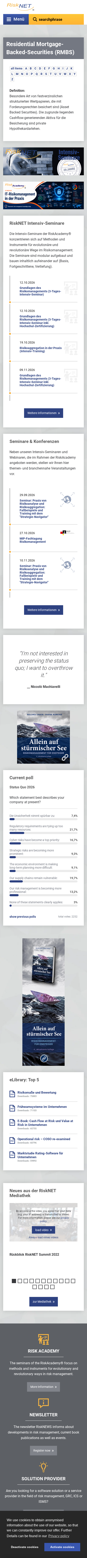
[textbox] (56, 19)
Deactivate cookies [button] (24, 1547)
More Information (41, 1386)
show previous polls (23, 916)
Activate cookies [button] (62, 1547)
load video (42, 1230)
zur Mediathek (42, 1301)
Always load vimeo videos (43, 1237)
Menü (19, 19)
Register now (41, 1450)
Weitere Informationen (42, 413)
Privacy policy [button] (58, 1536)
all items (16, 68)
